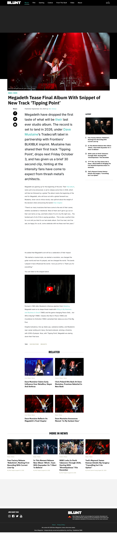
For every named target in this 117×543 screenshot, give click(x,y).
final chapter (57, 203)
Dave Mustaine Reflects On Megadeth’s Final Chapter (36, 419)
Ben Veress (52, 109)
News (15, 93)
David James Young (92, 470)
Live (26, 378)
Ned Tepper (12, 470)
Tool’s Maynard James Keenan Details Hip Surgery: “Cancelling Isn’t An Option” (98, 173)
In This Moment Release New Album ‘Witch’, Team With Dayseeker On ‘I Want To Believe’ (99, 147)
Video (72, 3)
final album (70, 187)
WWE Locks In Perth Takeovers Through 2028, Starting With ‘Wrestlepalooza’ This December (98, 155)
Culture (50, 3)
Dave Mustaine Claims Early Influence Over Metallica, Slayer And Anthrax (38, 384)
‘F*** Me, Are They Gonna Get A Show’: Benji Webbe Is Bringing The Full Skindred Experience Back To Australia (99, 164)
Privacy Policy (61, 524)
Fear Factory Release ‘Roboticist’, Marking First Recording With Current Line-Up (99, 139)
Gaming (41, 3)
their (59, 119)
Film (34, 3)
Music (27, 3)
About (80, 3)
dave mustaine (34, 344)
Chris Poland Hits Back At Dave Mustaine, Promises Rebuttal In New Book (68, 384)
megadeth (44, 344)
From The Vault (61, 3)
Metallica (66, 306)
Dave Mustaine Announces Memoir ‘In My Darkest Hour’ (67, 419)
